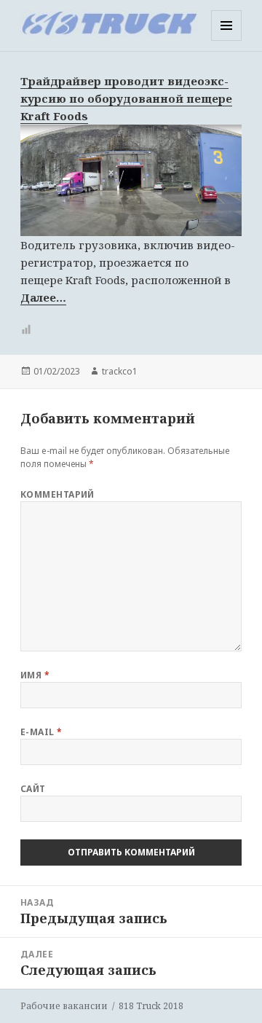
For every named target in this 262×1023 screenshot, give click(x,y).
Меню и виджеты (227, 40)
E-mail (41, 732)
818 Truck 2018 (151, 1006)
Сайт (33, 789)
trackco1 (120, 371)
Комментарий (57, 494)
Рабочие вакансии (64, 1006)
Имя (34, 675)
